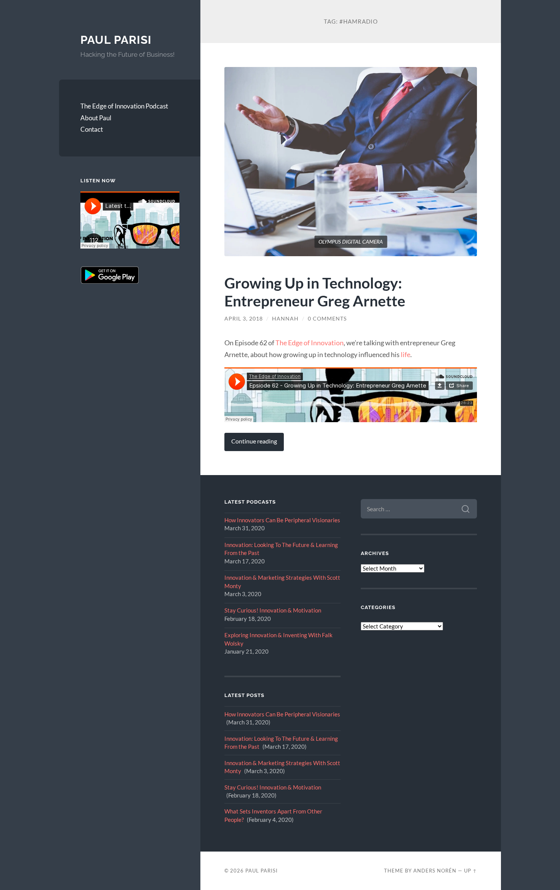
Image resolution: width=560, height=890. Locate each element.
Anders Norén (434, 871)
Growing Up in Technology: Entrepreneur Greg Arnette (314, 291)
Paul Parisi (116, 39)
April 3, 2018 (243, 319)
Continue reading (254, 441)
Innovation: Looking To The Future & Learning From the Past (281, 548)
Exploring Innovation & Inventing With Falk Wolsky (278, 639)
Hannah (285, 319)
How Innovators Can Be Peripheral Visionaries (282, 520)
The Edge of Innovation (309, 342)
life (405, 354)
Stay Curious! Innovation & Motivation (272, 610)
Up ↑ (470, 871)
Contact (91, 129)
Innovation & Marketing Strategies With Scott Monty (282, 581)
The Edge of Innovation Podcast (124, 106)
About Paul (95, 118)
